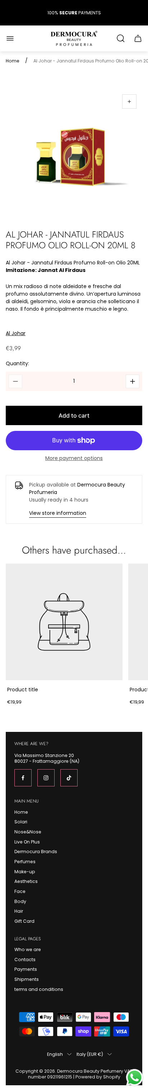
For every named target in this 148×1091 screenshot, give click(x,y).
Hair (18, 911)
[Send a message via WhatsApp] (134, 1077)
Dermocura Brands (35, 851)
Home (12, 61)
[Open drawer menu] (10, 38)
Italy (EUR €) (90, 1054)
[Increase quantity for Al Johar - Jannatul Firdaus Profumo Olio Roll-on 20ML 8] (132, 381)
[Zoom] (129, 101)
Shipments (26, 979)
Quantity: (17, 363)
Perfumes (25, 862)
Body (20, 901)
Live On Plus (27, 842)
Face (20, 891)
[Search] (121, 38)
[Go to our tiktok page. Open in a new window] (69, 777)
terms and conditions (38, 989)
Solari (20, 822)
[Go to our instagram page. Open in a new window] (46, 777)
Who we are (27, 949)
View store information (57, 513)
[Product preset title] (64, 622)
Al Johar (16, 333)
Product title (22, 689)
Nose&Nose (27, 832)
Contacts (25, 959)
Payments (25, 969)
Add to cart (74, 415)
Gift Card (24, 921)
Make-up (24, 872)
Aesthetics (26, 881)
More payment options (74, 458)
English (55, 1054)
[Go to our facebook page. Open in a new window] (23, 777)
